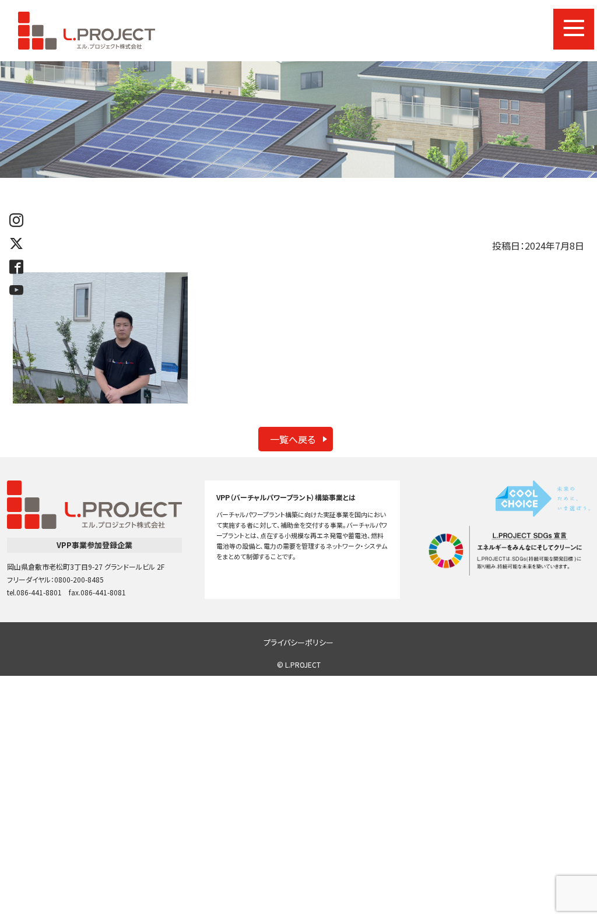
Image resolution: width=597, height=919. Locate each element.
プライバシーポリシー (298, 642)
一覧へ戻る (292, 439)
